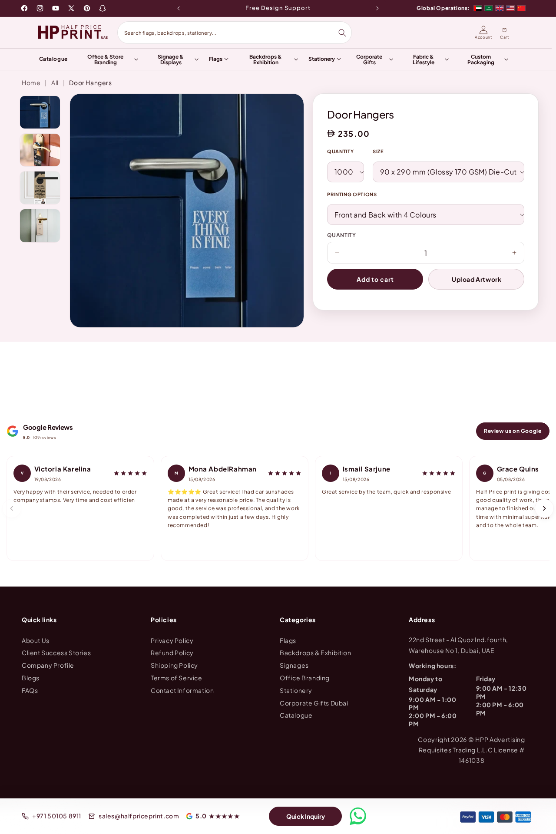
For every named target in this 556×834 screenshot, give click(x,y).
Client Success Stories (56, 652)
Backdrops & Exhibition (315, 652)
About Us (36, 640)
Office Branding (305, 678)
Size (378, 151)
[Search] (342, 32)
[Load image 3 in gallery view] (40, 187)
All (55, 82)
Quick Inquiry (305, 816)
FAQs (30, 690)
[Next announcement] (377, 8)
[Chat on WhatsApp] (358, 816)
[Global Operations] (499, 8)
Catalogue (296, 715)
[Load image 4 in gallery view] (40, 225)
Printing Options (352, 194)
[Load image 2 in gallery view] (40, 150)
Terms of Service (176, 678)
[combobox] (231, 32)
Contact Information (182, 690)
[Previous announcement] (178, 8)
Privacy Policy (172, 640)
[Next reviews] (544, 508)
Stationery (296, 690)
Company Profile (48, 665)
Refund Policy (172, 652)
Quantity (340, 151)
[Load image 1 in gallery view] (40, 112)
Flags (288, 640)
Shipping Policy (174, 665)
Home (31, 82)
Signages (294, 665)
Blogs (31, 678)
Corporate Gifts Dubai (314, 702)
